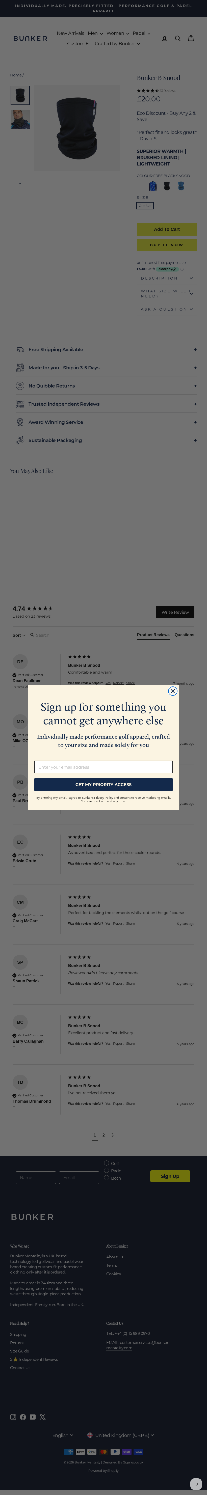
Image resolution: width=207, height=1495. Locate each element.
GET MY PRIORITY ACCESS (103, 784)
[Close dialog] (172, 691)
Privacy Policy (103, 797)
